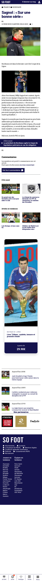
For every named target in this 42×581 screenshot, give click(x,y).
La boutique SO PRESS (12, 448)
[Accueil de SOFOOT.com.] (6, 2)
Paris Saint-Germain (18, 465)
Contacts (22, 446)
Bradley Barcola (5, 469)
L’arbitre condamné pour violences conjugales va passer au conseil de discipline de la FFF (19, 386)
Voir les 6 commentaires (11, 170)
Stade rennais (16, 469)
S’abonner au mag (29, 2)
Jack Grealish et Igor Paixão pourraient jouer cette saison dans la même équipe (19, 370)
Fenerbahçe (18, 490)
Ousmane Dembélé (6, 465)
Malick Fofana (5, 491)
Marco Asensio (5, 495)
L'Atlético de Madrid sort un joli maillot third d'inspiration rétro (31, 215)
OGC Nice (17, 492)
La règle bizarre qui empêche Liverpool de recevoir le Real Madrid (20, 402)
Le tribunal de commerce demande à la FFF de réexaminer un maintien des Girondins (31, 187)
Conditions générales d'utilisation (16, 449)
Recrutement (9, 453)
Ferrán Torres (7, 479)
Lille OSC (17, 481)
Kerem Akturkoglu (6, 488)
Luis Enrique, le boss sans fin (11, 214)
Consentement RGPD (22, 451)
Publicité (8, 451)
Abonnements (9, 446)
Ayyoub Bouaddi (5, 472)
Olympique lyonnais (18, 476)
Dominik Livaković (6, 484)
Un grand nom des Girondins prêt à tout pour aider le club (9, 186)
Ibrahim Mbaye (5, 476)
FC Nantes (18, 479)
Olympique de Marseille (18, 472)
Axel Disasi (6, 481)
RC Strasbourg (18, 488)
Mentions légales (31, 448)
